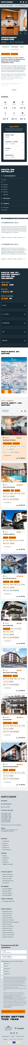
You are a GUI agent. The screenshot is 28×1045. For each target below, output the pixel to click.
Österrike (21, 42)
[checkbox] (14, 969)
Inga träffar (14, 126)
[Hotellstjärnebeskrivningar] (10, 42)
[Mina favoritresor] (21, 2)
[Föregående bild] (20, 33)
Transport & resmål (11, 141)
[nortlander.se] (8, 796)
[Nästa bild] (25, 33)
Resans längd (9, 135)
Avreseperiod (9, 155)
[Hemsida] (7, 2)
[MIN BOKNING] (23, 2)
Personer (8, 148)
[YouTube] (17, 1033)
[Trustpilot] (19, 1028)
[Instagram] (14, 1033)
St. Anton (17, 42)
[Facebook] (11, 1033)
